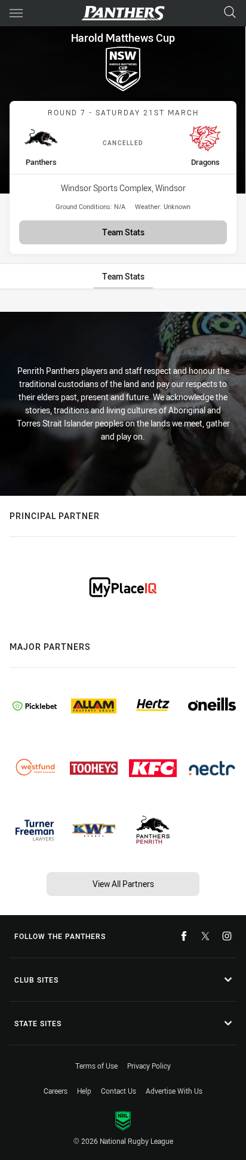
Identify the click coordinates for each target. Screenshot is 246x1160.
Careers (55, 1090)
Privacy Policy (149, 1065)
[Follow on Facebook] (184, 936)
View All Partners (123, 883)
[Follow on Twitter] (205, 936)
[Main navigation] (16, 13)
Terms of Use (96, 1065)
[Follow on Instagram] (227, 936)
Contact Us (118, 1090)
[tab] (123, 276)
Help (84, 1090)
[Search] (229, 12)
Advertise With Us (174, 1090)
